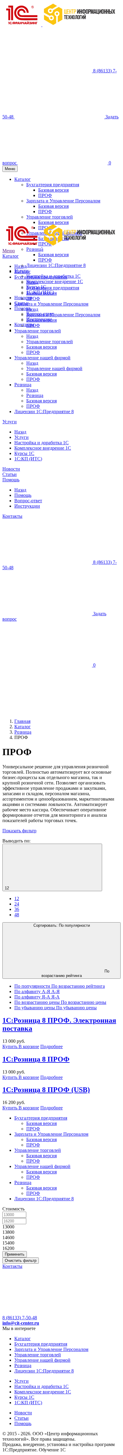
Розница (22, 384)
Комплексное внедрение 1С (54, 281)
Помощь (10, 479)
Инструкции (27, 506)
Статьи (9, 474)
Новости (11, 468)
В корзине (29, 1046)
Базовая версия (53, 254)
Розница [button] (34, 249)
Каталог (10, 256)
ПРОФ (45, 259)
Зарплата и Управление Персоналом (51, 303)
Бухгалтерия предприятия (40, 277)
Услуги (9, 421)
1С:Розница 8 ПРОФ (36, 1059)
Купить (10, 1046)
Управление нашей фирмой (42, 357)
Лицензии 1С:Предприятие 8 (56, 265)
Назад (20, 266)
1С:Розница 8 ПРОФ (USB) (46, 1090)
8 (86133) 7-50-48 (19, 1317)
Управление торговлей (37, 330)
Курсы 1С (24, 453)
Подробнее (51, 1046)
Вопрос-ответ (28, 500)
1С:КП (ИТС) (28, 458)
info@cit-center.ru (20, 1323)
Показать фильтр (19, 830)
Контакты (24, 324)
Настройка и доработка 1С (41, 442)
